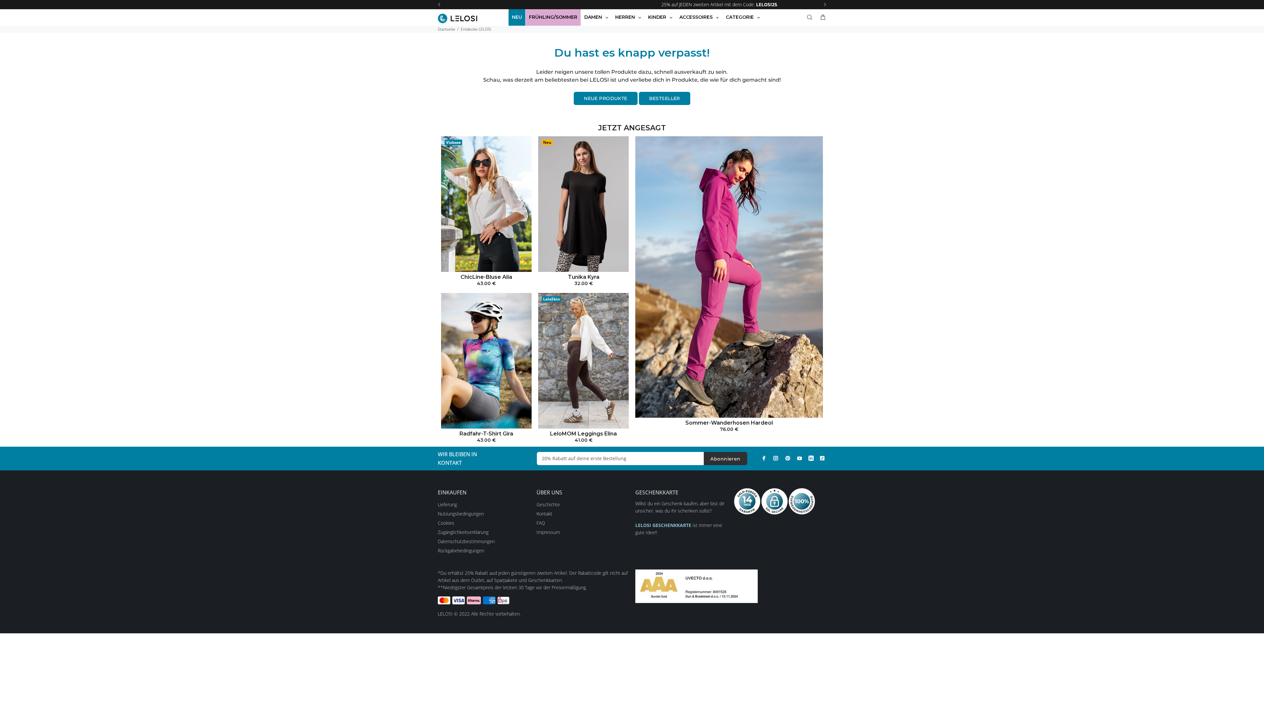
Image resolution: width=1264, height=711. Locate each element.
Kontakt (544, 514)
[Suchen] (811, 17)
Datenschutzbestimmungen (466, 541)
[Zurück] (439, 4)
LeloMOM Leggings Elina (583, 434)
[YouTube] (799, 458)
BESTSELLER (664, 98)
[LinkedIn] (811, 458)
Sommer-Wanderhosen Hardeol (729, 423)
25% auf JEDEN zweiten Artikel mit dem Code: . (632, 4)
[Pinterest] (787, 458)
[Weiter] (825, 4)
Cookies (446, 523)
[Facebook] (764, 458)
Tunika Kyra (583, 277)
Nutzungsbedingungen (461, 514)
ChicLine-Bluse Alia (486, 277)
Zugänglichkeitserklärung (463, 532)
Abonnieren (725, 459)
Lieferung (447, 504)
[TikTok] (822, 458)
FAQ (541, 523)
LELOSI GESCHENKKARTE (663, 525)
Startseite (446, 29)
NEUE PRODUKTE (605, 98)
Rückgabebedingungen (461, 550)
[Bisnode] (696, 586)
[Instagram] (776, 458)
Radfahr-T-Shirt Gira (486, 434)
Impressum (548, 532)
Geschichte (548, 504)
